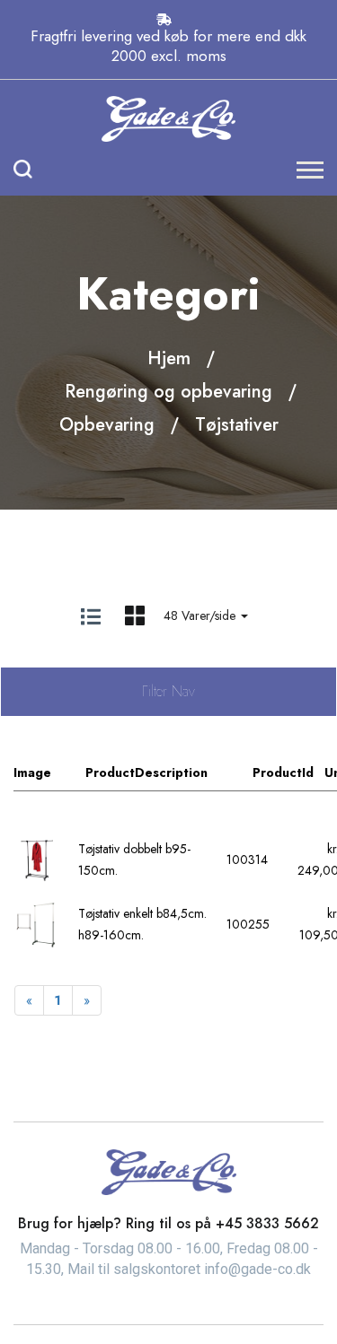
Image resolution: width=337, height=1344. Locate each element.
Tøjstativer (237, 425)
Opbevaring (107, 425)
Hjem (169, 358)
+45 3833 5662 (267, 1223)
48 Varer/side (201, 615)
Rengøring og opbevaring (168, 392)
